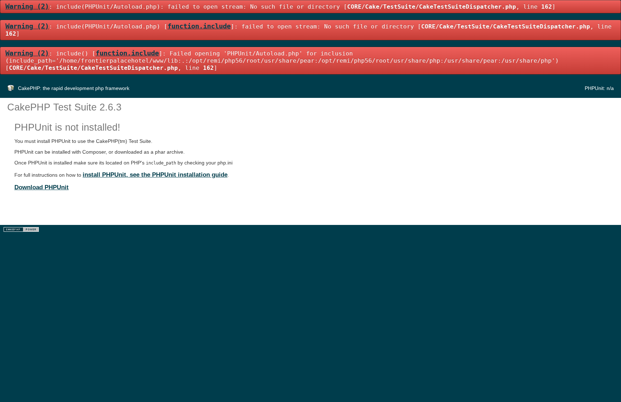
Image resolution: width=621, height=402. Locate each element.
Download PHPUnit (41, 187)
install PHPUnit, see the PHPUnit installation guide (155, 174)
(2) (27, 6)
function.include (199, 26)
